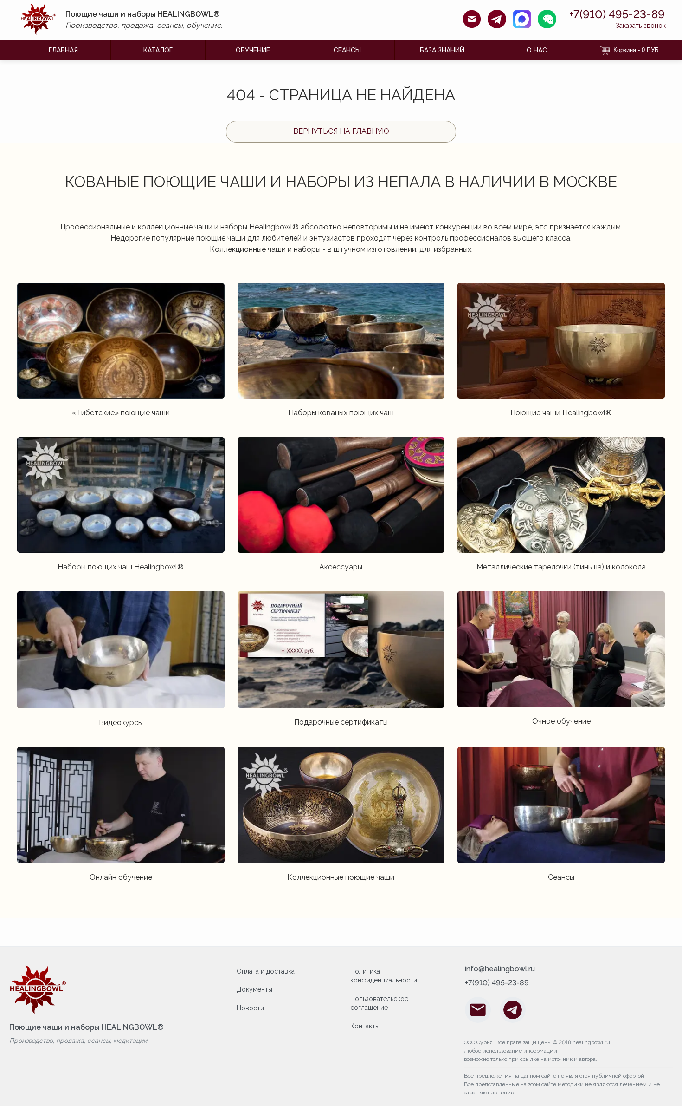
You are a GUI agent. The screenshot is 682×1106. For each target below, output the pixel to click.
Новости (250, 1008)
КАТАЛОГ (158, 50)
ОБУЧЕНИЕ (253, 50)
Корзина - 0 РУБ (636, 49)
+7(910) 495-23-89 (617, 14)
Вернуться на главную (341, 131)
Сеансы (347, 50)
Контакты (365, 1026)
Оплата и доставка (266, 971)
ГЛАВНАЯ (63, 50)
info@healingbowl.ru (500, 969)
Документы (254, 989)
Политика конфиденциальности (383, 976)
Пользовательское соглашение (379, 1003)
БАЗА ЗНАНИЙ (442, 50)
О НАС (537, 50)
